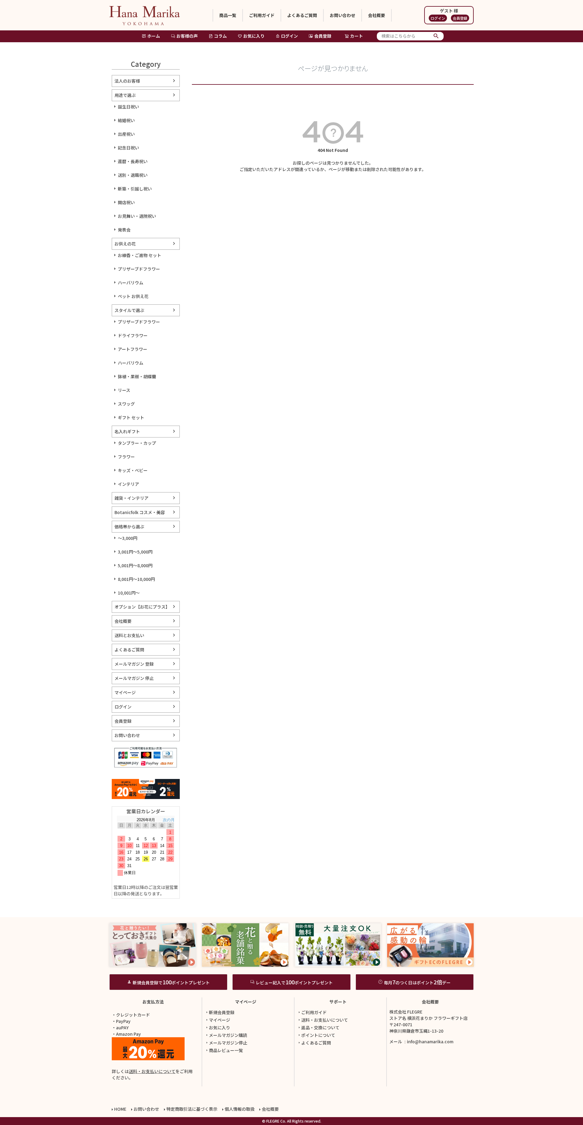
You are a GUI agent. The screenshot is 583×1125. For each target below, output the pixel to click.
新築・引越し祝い (135, 189)
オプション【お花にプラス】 (142, 607)
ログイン (438, 18)
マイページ (125, 692)
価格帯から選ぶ (129, 526)
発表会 (124, 230)
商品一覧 (227, 15)
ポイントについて (318, 1035)
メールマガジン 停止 (134, 678)
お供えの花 (125, 244)
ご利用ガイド (261, 15)
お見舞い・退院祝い (137, 216)
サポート (337, 1002)
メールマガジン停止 (228, 1043)
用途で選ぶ (125, 95)
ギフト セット (131, 417)
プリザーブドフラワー (139, 269)
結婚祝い (126, 120)
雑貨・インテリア (131, 498)
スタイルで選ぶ (129, 310)
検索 (436, 36)
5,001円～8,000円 (135, 565)
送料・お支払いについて (152, 1071)
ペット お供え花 (133, 296)
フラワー (126, 457)
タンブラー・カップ (137, 443)
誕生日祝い (128, 107)
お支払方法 (153, 1002)
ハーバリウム (130, 283)
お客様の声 (187, 36)
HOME (120, 1109)
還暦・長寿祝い (133, 161)
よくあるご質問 (302, 15)
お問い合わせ (342, 15)
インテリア (128, 484)
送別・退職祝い (133, 175)
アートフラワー (132, 349)
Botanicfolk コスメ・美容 (139, 512)
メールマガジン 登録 (134, 664)
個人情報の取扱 (239, 1109)
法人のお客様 (127, 81)
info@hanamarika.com (430, 1041)
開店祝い (126, 202)
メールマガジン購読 (228, 1035)
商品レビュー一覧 (226, 1050)
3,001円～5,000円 (135, 552)
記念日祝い (128, 148)
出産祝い (126, 134)
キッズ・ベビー (133, 470)
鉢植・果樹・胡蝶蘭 (137, 376)
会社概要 (376, 15)
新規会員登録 (221, 1012)
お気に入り (253, 36)
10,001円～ (129, 593)
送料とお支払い (129, 635)
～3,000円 (127, 538)
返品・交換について (320, 1027)
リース (124, 390)
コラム (220, 36)
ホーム (153, 36)
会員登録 (460, 18)
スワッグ (126, 404)
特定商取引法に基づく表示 (191, 1109)
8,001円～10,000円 (136, 579)
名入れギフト (127, 431)
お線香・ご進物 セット (139, 255)
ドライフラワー (133, 335)
